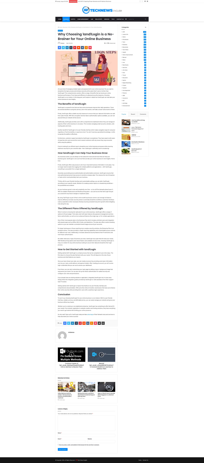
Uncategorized (126, 90)
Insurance (125, 98)
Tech (112, 19)
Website (90, 439)
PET (124, 100)
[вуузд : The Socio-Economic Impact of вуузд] (126, 129)
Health (124, 52)
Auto (124, 72)
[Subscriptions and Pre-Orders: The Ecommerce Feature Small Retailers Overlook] (66, 387)
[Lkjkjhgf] (126, 137)
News (124, 60)
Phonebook (125, 39)
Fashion (125, 88)
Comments (143, 114)
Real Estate (98, 19)
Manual (124, 57)
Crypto (73, 19)
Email (60, 439)
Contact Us (120, 19)
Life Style (125, 70)
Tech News (125, 49)
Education (125, 77)
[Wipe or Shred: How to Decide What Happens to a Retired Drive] (106, 387)
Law (92, 19)
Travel (124, 75)
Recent (133, 114)
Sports (124, 80)
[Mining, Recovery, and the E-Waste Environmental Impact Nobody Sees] (86, 387)
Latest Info (125, 34)
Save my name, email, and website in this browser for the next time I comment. (79, 444)
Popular (124, 114)
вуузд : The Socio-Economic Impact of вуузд (137, 128)
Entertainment (126, 105)
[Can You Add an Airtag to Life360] (126, 122)
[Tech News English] (102, 10)
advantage (90, 314)
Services (106, 19)
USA (124, 31)
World (124, 37)
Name (60, 433)
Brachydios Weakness (138, 142)
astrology (125, 103)
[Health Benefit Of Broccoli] (126, 151)
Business (66, 19)
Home (59, 19)
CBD (124, 95)
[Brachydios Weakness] (126, 144)
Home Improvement (83, 19)
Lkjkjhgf (134, 135)
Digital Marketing (127, 82)
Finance (125, 93)
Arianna (62, 43)
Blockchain (125, 47)
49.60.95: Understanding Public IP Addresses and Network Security (95, 1)
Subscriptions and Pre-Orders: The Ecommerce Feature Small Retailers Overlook (65, 396)
